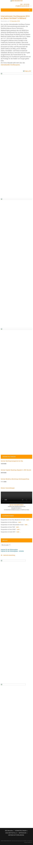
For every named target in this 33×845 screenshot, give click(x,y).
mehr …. (27, 520)
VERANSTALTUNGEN (21, 830)
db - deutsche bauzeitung (8, 555)
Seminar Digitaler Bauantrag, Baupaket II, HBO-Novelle (16, 470)
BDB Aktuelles (9, 830)
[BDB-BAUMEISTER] (17, 1)
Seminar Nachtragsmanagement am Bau (12, 461)
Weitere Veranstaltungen (8, 488)
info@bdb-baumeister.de (22, 6)
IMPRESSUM (22, 833)
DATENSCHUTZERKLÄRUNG (16, 835)
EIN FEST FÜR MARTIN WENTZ (16, 505)
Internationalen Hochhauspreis (10, 65)
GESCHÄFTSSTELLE (11, 833)
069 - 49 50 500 (24, 4)
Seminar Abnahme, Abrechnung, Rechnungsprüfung (15, 479)
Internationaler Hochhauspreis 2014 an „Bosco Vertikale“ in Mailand (15, 17)
